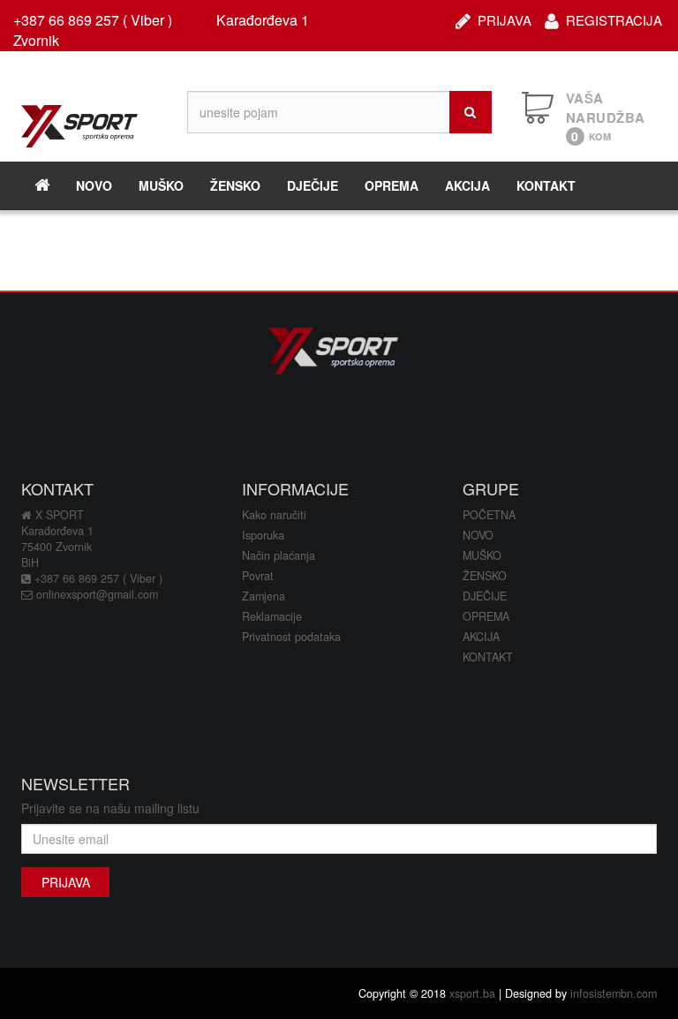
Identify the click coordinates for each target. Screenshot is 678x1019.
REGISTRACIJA (614, 18)
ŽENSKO (235, 185)
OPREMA (391, 185)
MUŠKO (161, 185)
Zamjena (263, 596)
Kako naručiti (274, 515)
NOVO (94, 185)
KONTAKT (546, 185)
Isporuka (263, 535)
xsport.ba (472, 993)
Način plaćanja (278, 555)
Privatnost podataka (291, 637)
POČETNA (489, 515)
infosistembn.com (613, 993)
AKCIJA (467, 185)
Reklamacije (272, 616)
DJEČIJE (312, 185)
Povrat (258, 576)
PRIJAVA (504, 18)
